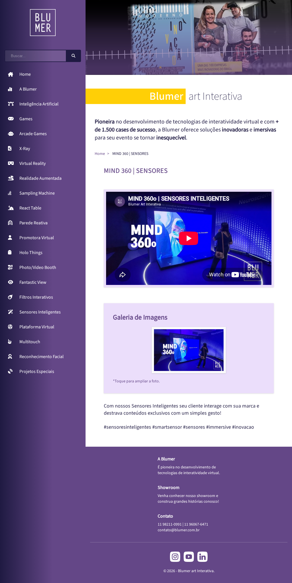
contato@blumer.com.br (179, 530)
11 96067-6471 (196, 524)
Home (100, 154)
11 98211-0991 (170, 524)
